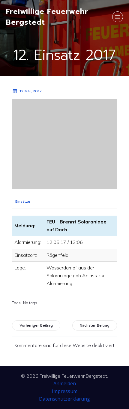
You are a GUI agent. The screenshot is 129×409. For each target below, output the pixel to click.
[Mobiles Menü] (117, 16)
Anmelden (64, 383)
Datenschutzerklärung (64, 398)
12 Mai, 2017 (31, 91)
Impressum (64, 391)
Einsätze (22, 201)
